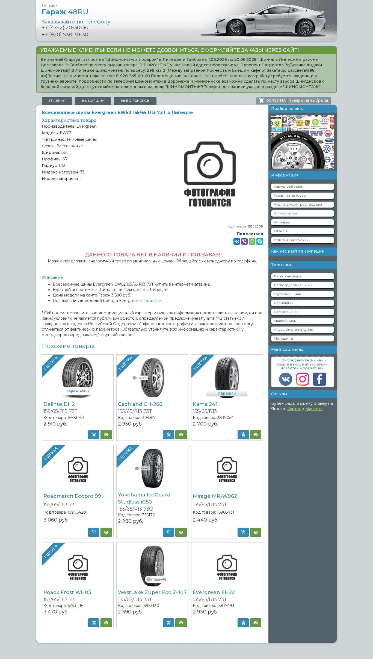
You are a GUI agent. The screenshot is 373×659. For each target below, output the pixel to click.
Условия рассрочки (291, 240)
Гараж (65, 11)
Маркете (314, 408)
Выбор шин (93, 100)
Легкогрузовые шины (293, 285)
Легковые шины (288, 276)
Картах (294, 408)
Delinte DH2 (59, 404)
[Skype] (259, 241)
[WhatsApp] (252, 241)
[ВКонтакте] (236, 241)
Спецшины (283, 303)
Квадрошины (285, 321)
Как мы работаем (289, 186)
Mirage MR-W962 (215, 496)
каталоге (152, 300)
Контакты (282, 222)
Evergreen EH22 (214, 592)
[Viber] (244, 241)
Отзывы (280, 231)
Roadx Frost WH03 (67, 592)
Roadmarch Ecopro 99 (72, 496)
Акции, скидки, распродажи (298, 204)
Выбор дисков (135, 100)
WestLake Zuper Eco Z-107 (152, 592)
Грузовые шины (287, 294)
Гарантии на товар (290, 195)
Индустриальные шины (293, 329)
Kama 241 (205, 404)
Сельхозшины (286, 312)
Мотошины (283, 338)
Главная (57, 100)
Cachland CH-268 (140, 404)
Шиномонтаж (285, 213)
